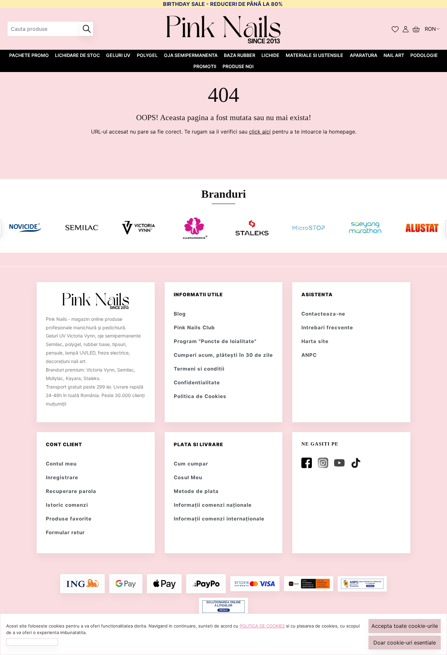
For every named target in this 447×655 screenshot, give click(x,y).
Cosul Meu (188, 477)
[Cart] (416, 29)
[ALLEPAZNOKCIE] (195, 227)
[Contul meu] (405, 29)
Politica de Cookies (200, 396)
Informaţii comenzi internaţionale (219, 519)
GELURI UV (118, 55)
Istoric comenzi (67, 505)
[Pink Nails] (224, 29)
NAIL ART (394, 55)
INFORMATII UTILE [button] (198, 295)
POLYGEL (147, 55)
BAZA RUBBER (239, 55)
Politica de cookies (262, 625)
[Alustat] (421, 228)
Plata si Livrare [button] (198, 444)
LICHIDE (270, 55)
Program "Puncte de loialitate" (215, 341)
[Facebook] (307, 463)
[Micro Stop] (308, 227)
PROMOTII (204, 66)
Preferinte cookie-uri (32, 641)
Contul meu (61, 464)
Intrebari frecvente (327, 327)
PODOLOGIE (424, 55)
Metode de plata (196, 491)
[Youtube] (340, 463)
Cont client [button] (64, 444)
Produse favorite (69, 519)
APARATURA (363, 55)
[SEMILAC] (81, 227)
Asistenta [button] (317, 295)
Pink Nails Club (194, 327)
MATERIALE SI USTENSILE (314, 55)
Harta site (315, 341)
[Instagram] (324, 463)
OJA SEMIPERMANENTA (191, 55)
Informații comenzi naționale (213, 505)
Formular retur (65, 532)
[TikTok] (357, 463)
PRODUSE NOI (238, 66)
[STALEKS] (251, 227)
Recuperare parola (71, 491)
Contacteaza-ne (323, 314)
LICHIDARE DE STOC (77, 55)
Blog (180, 314)
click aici (260, 131)
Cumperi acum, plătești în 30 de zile (223, 355)
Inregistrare (62, 477)
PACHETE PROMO (29, 55)
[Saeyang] (365, 228)
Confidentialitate (197, 382)
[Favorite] (395, 29)
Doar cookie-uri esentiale (404, 642)
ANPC (309, 355)
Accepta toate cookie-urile (404, 626)
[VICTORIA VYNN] (138, 227)
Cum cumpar (191, 464)
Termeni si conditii (199, 369)
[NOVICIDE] (25, 228)
